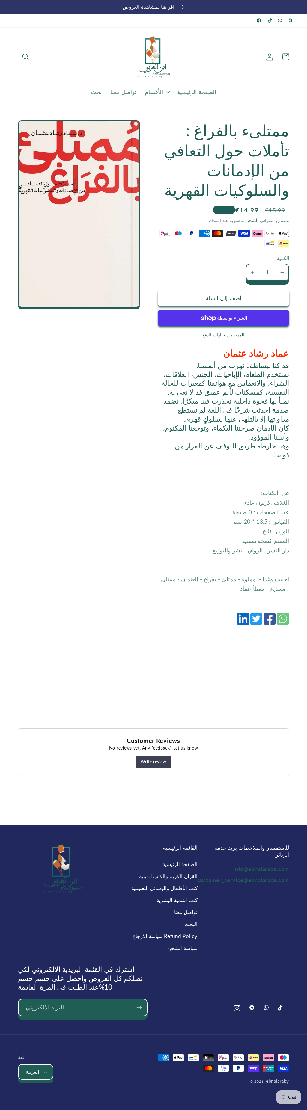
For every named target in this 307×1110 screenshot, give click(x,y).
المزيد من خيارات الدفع (223, 334)
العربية (32, 1072)
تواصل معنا (185, 912)
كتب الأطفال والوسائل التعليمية (164, 888)
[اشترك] (139, 1007)
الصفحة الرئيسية (179, 864)
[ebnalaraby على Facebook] (259, 20)
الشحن (251, 220)
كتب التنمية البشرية (176, 900)
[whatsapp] (282, 622)
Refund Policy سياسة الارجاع (165, 936)
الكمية (283, 258)
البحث (191, 924)
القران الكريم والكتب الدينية (168, 876)
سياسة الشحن (182, 948)
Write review (153, 761)
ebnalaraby (277, 1081)
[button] (26, 57)
